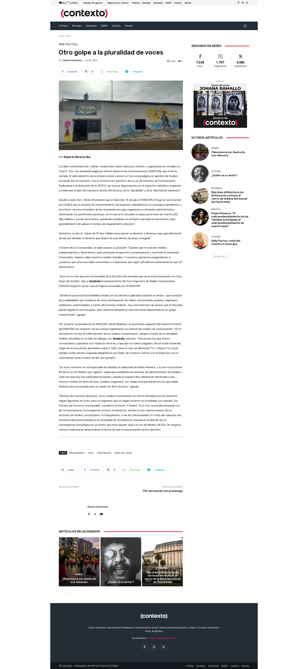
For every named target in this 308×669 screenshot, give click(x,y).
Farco (91, 452)
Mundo (78, 574)
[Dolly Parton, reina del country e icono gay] (200, 240)
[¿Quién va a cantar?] (121, 561)
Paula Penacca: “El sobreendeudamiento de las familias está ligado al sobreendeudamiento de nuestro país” (229, 220)
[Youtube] (101, 513)
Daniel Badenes (76, 452)
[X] (247, 3)
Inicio (61, 36)
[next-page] (67, 592)
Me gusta (200, 54)
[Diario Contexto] (73, 510)
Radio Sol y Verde (123, 452)
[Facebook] (238, 3)
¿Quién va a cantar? (121, 582)
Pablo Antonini (104, 452)
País (68, 36)
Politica (71, 44)
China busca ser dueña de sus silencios (79, 580)
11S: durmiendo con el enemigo (163, 491)
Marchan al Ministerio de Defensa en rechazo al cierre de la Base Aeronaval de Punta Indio (162, 577)
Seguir (220, 54)
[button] (245, 26)
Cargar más (219, 256)
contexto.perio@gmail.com (161, 638)
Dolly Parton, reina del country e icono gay (225, 242)
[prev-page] (61, 592)
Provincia (162, 568)
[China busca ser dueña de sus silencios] (79, 561)
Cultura (120, 578)
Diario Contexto (72, 60)
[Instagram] (243, 3)
